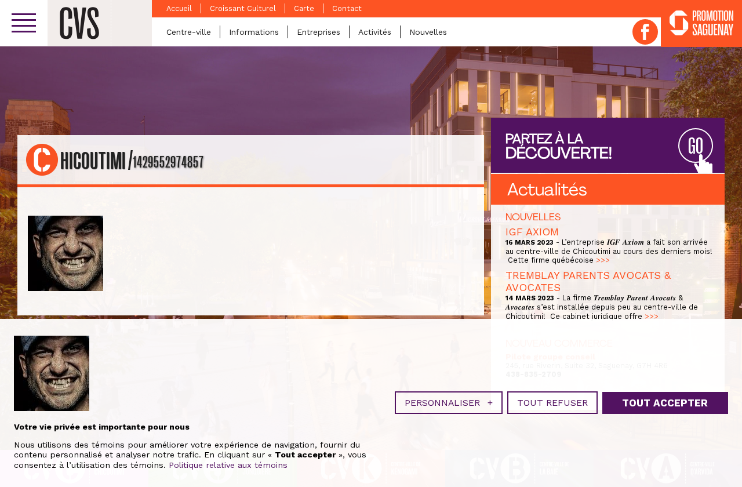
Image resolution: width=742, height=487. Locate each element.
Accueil (179, 8)
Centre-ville (188, 32)
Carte (304, 8)
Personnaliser (449, 402)
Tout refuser (552, 402)
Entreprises (318, 32)
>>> (603, 260)
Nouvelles (428, 32)
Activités (374, 32)
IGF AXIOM (532, 232)
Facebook (645, 32)
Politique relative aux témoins (228, 465)
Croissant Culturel (243, 8)
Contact (347, 8)
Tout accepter (665, 403)
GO (695, 146)
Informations (254, 32)
